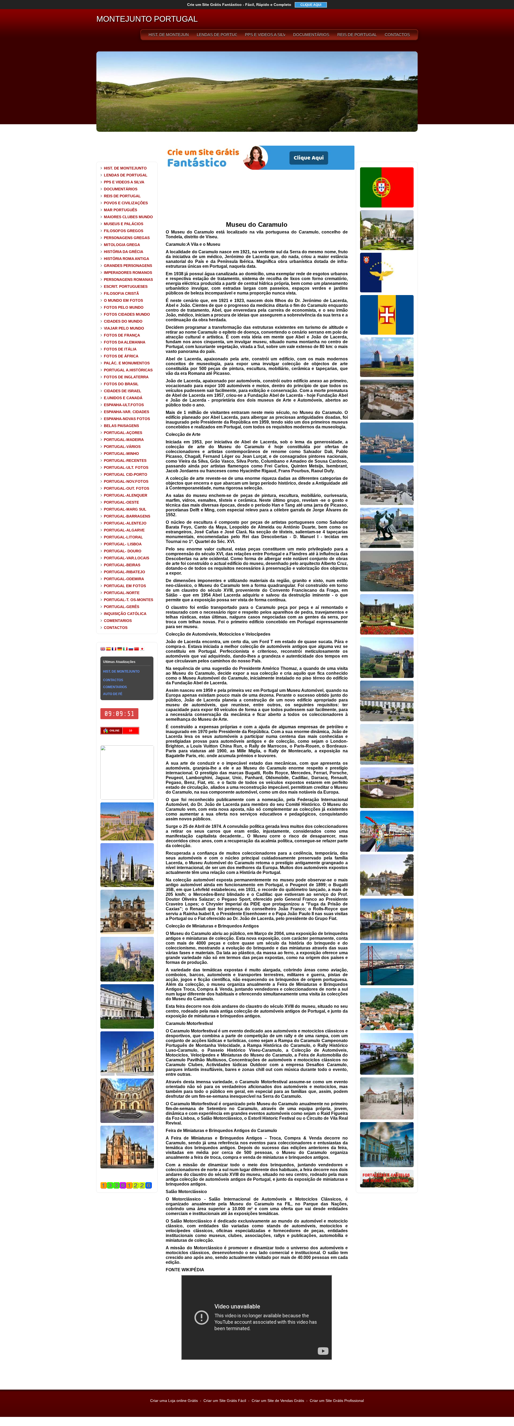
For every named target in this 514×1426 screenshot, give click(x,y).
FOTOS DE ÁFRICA (121, 356)
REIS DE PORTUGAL (357, 34)
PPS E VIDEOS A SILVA (265, 34)
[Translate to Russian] (130, 650)
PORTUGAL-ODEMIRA (124, 579)
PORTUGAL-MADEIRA (124, 439)
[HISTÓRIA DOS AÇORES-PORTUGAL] (387, 291)
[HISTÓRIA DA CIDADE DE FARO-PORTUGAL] (387, 720)
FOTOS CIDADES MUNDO (127, 314)
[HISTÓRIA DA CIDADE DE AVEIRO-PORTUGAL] (387, 850)
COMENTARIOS (118, 620)
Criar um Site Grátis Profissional (337, 1400)
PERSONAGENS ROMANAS (128, 279)
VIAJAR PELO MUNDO (124, 328)
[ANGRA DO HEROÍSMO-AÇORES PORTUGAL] (387, 807)
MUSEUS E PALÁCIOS (123, 224)
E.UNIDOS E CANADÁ (123, 398)
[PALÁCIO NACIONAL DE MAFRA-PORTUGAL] (127, 1075)
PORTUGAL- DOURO (122, 551)
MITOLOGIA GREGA (122, 245)
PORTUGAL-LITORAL (123, 537)
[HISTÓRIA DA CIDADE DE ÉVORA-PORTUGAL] (387, 504)
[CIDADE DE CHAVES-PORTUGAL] (387, 895)
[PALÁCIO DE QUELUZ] (127, 839)
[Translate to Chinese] (136, 650)
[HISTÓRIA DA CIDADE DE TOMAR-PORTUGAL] (387, 939)
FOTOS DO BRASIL (121, 384)
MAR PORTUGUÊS (120, 210)
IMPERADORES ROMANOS (128, 272)
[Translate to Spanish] (108, 650)
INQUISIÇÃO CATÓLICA (125, 614)
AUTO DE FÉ (112, 694)
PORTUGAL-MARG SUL (125, 509)
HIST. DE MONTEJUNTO (169, 34)
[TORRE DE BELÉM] (127, 799)
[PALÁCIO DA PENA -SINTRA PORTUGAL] (127, 980)
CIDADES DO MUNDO (123, 321)
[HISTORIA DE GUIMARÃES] (387, 249)
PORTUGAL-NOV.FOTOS (126, 481)
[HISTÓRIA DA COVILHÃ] (387, 1166)
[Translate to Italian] (125, 650)
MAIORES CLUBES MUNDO (128, 217)
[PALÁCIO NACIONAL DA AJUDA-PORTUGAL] (127, 1027)
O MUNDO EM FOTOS (123, 300)
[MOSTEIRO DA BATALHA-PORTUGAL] (127, 1167)
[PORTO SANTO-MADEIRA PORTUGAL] (387, 376)
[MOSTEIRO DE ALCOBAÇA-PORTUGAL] (127, 933)
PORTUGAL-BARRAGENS (127, 516)
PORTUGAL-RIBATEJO (124, 572)
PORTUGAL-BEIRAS (122, 565)
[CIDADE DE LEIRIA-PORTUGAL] (387, 1029)
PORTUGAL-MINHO (121, 453)
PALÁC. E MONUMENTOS (127, 363)
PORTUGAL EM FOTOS (125, 586)
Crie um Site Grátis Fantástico (239, 4)
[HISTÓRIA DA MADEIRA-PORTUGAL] (387, 333)
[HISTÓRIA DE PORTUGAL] (387, 206)
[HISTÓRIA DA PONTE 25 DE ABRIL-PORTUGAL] (387, 984)
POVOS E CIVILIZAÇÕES (126, 203)
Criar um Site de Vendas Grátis (278, 1400)
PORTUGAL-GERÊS (121, 607)
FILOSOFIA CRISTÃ (121, 293)
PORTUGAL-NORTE (121, 593)
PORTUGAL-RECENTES (125, 460)
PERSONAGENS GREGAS (127, 238)
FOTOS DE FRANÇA (122, 335)
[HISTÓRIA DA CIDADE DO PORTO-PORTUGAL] (387, 590)
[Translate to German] (119, 650)
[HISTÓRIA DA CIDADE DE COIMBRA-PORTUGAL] (387, 763)
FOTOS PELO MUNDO (123, 307)
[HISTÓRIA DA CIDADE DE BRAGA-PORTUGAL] (387, 633)
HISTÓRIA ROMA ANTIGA (126, 258)
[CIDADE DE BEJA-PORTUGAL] (387, 419)
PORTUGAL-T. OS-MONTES (128, 600)
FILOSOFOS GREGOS (123, 231)
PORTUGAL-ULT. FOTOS (126, 467)
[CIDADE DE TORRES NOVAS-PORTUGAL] (387, 1074)
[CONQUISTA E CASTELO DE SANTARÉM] (387, 1118)
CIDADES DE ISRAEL (122, 391)
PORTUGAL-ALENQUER (125, 495)
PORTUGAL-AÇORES (123, 433)
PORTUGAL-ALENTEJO (125, 523)
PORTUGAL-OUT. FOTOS (126, 488)
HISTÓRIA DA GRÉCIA (123, 252)
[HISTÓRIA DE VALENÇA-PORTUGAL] (387, 677)
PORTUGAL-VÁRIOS (122, 446)
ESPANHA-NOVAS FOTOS (127, 419)
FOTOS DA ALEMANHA (124, 342)
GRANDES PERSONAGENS (128, 265)
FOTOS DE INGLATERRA (126, 377)
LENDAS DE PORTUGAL (217, 34)
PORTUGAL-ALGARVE (124, 530)
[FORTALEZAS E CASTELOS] (387, 1186)
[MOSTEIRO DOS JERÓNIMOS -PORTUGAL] (127, 886)
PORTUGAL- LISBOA (123, 544)
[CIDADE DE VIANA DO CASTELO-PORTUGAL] (387, 547)
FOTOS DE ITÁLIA (120, 349)
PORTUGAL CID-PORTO (125, 474)
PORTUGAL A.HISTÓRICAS (128, 370)
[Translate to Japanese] (142, 650)
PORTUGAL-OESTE (121, 502)
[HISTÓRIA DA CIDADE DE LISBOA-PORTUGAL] (387, 461)
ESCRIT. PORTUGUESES (126, 286)
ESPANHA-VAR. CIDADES (126, 412)
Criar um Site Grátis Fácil (224, 1400)
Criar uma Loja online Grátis (174, 1400)
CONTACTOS (397, 34)
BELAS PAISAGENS (121, 426)
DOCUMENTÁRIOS (311, 34)
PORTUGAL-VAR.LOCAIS (126, 558)
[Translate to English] (102, 650)
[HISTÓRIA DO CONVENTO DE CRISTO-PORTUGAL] (127, 1122)
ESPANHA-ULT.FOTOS (124, 405)
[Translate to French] (114, 650)
